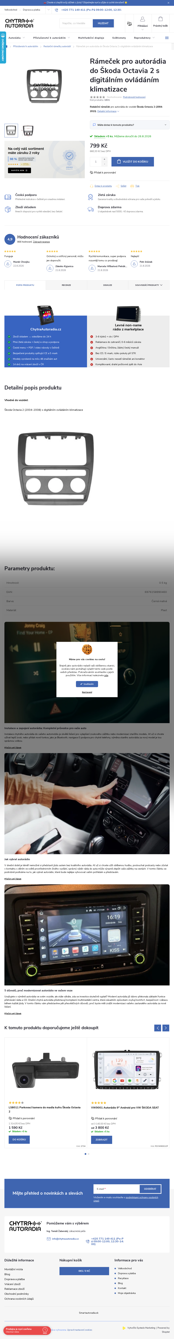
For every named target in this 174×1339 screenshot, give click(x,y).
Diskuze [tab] (107, 285)
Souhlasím (89, 684)
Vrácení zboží (12, 1284)
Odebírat (150, 1189)
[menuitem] (16, 38)
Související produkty (147, 285)
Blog (7, 1274)
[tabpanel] (46, 1093)
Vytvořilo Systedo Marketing (141, 1327)
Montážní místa (13, 1269)
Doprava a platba (31, 9)
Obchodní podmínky (16, 1294)
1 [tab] (85, 1154)
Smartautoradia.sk (88, 1312)
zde (106, 675)
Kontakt (122, 1288)
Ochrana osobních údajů (19, 1299)
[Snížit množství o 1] (104, 164)
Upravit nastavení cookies (79, 1330)
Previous (157, 1028)
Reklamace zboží (14, 1289)
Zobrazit (102, 1139)
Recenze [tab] (66, 285)
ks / (84, 1271)
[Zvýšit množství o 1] (104, 159)
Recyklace (123, 1278)
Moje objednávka (127, 1293)
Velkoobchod (10, 9)
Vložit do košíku (135, 162)
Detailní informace (106, 111)
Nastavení (87, 692)
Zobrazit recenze (41, 241)
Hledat (103, 23)
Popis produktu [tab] (25, 285)
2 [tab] (88, 1154)
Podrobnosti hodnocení (134, 97)
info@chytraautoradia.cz (65, 1238)
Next (165, 1028)
